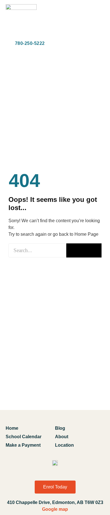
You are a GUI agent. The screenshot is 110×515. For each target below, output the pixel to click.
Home (12, 428)
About (61, 436)
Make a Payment (23, 445)
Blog (60, 428)
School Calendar (23, 436)
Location (64, 445)
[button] (99, 20)
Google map (55, 509)
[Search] (84, 250)
